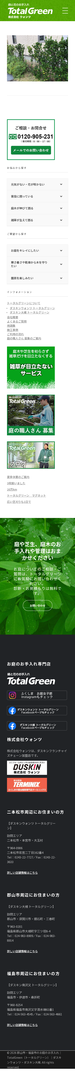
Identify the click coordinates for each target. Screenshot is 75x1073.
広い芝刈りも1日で (19, 502)
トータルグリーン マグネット (26, 495)
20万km (12, 489)
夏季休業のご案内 (18, 477)
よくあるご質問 (17, 321)
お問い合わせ (37, 605)
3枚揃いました (16, 483)
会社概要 (12, 317)
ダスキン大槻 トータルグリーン (29, 312)
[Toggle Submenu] (61, 184)
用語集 (11, 326)
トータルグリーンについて (23, 303)
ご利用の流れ (15, 334)
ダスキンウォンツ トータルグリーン (32, 308)
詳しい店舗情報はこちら (22, 873)
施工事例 (12, 330)
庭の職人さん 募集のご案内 (24, 338)
